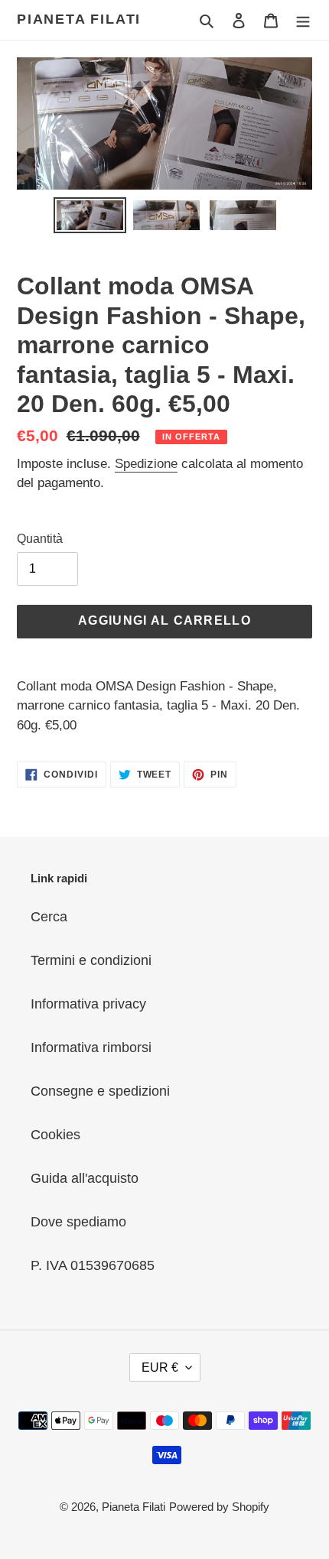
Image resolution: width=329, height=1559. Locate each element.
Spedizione (146, 463)
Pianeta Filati (79, 19)
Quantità (40, 538)
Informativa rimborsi (91, 1047)
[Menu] (303, 19)
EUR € (160, 1367)
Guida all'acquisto (84, 1178)
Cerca (49, 916)
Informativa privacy (88, 1004)
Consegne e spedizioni (100, 1091)
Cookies (55, 1134)
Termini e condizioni (91, 960)
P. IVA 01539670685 (93, 1265)
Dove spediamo (78, 1221)
